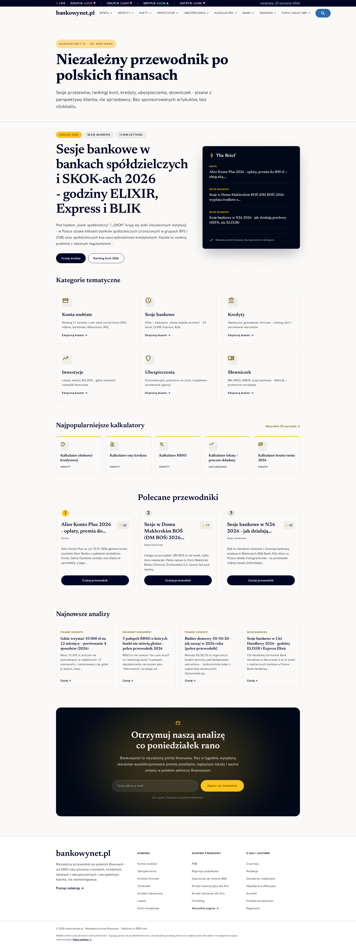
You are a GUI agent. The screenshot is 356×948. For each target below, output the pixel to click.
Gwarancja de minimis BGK (209, 878)
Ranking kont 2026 (106, 258)
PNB (194, 864)
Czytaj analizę (71, 258)
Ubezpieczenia (146, 871)
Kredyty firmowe (148, 878)
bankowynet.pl (75, 13)
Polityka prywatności (259, 901)
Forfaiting (198, 901)
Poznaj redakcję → (70, 888)
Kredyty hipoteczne (150, 893)
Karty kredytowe (148, 908)
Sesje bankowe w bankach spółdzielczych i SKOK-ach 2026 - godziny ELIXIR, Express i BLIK (122, 180)
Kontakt (251, 893)
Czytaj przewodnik (95, 580)
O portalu (252, 864)
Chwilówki (143, 886)
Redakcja (252, 871)
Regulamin (253, 908)
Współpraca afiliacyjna (261, 886)
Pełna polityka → (82, 939)
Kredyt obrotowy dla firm (208, 893)
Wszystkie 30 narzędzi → (283, 426)
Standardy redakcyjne (260, 878)
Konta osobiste (147, 864)
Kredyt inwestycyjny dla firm (210, 886)
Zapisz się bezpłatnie (222, 785)
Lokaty (141, 901)
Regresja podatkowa (205, 871)
